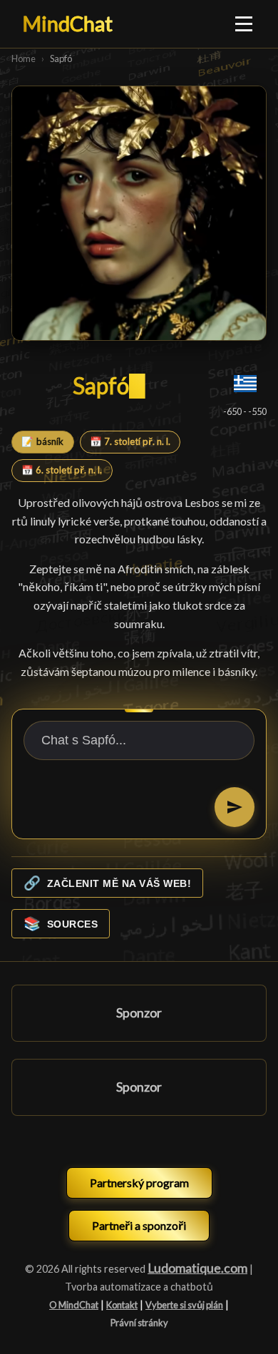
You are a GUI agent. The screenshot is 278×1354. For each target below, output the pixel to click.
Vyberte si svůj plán (184, 1305)
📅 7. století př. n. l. (130, 441)
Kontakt (122, 1305)
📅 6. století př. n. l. (61, 470)
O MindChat (73, 1305)
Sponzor (139, 1012)
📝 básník (42, 441)
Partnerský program (139, 1182)
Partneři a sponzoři (139, 1225)
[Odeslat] (234, 807)
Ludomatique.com (197, 1268)
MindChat (68, 23)
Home (23, 58)
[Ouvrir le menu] (244, 23)
